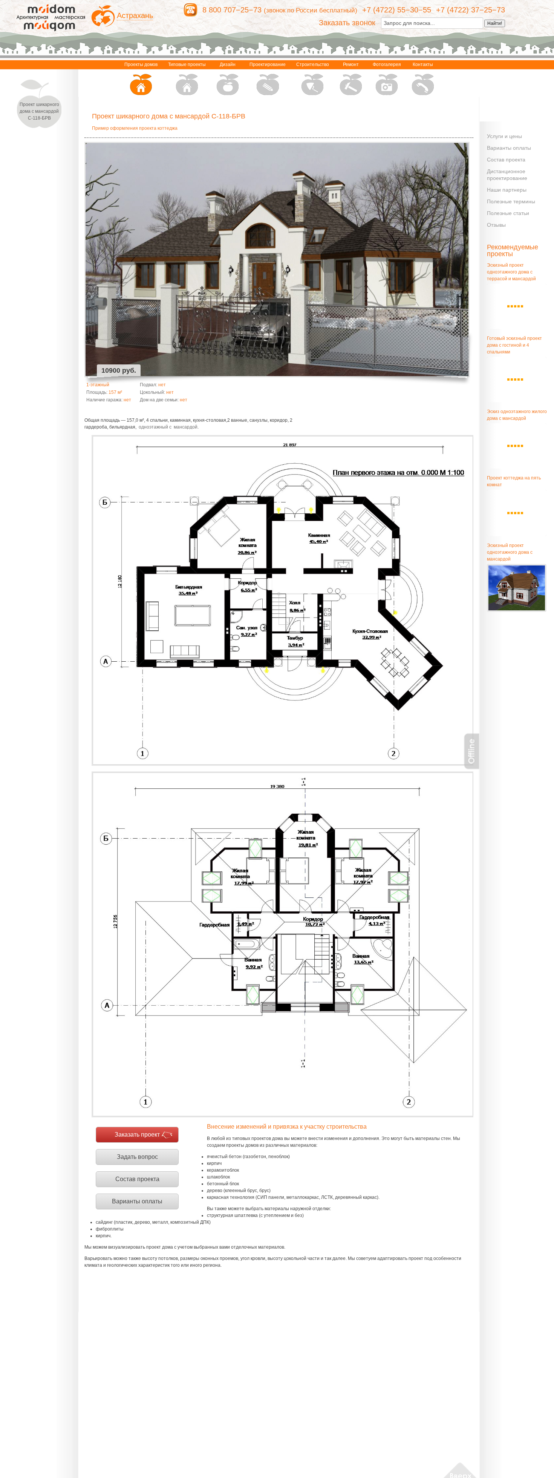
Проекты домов (141, 64)
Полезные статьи (508, 213)
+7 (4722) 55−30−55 (396, 10)
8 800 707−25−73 (232, 10)
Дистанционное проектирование (507, 174)
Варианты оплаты (137, 1201)
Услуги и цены (504, 136)
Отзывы (496, 225)
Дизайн (228, 64)
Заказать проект (137, 1134)
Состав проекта (137, 1179)
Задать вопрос (137, 1157)
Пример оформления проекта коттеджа (135, 128)
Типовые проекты (187, 64)
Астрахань (135, 15)
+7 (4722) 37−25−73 (470, 10)
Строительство (312, 64)
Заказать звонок (347, 22)
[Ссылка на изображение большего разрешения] (282, 600)
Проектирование (267, 64)
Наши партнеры (506, 190)
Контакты (423, 64)
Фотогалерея (387, 64)
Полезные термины (511, 201)
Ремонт (351, 64)
